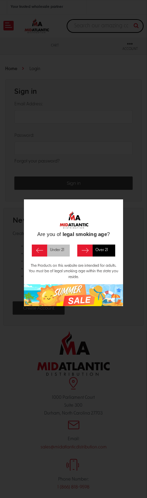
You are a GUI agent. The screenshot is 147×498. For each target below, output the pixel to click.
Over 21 (101, 250)
